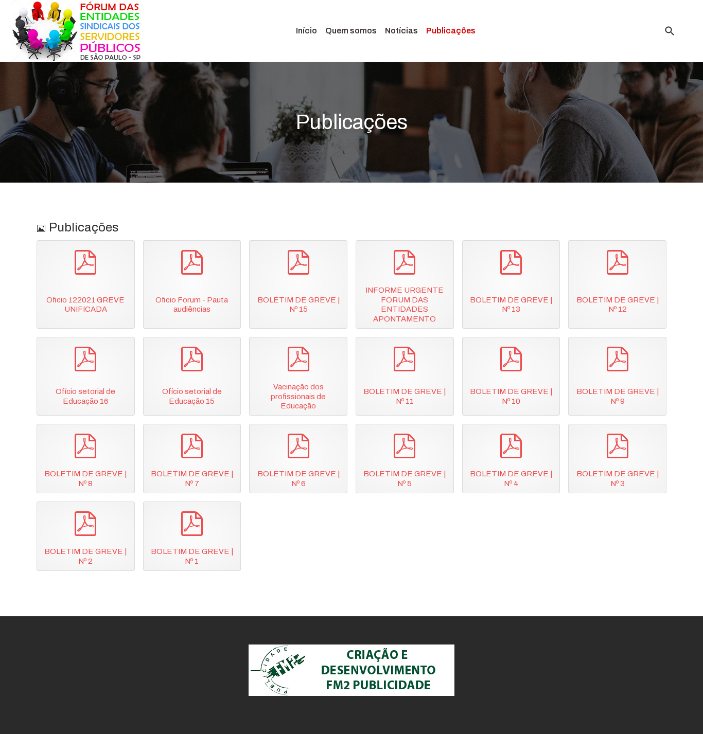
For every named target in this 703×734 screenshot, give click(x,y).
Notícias (401, 30)
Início (306, 30)
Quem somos (351, 30)
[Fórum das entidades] (77, 31)
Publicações (451, 30)
